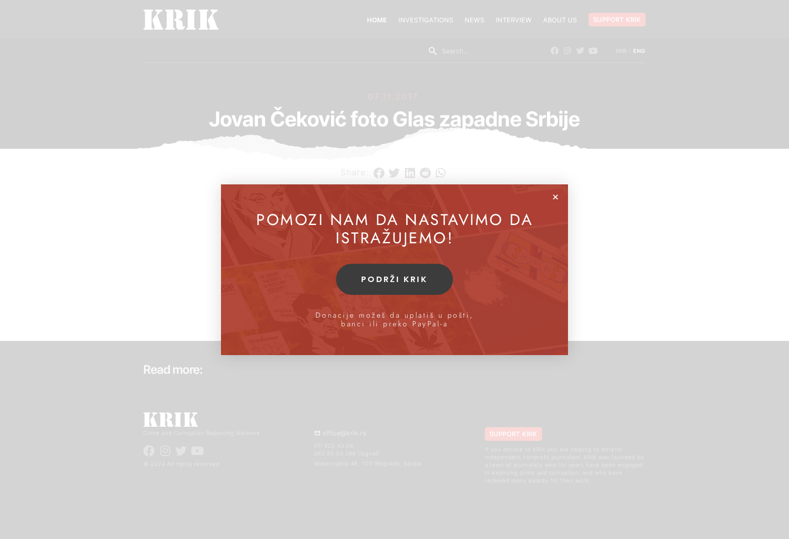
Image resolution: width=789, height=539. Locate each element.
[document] (394, 269)
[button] (555, 197)
